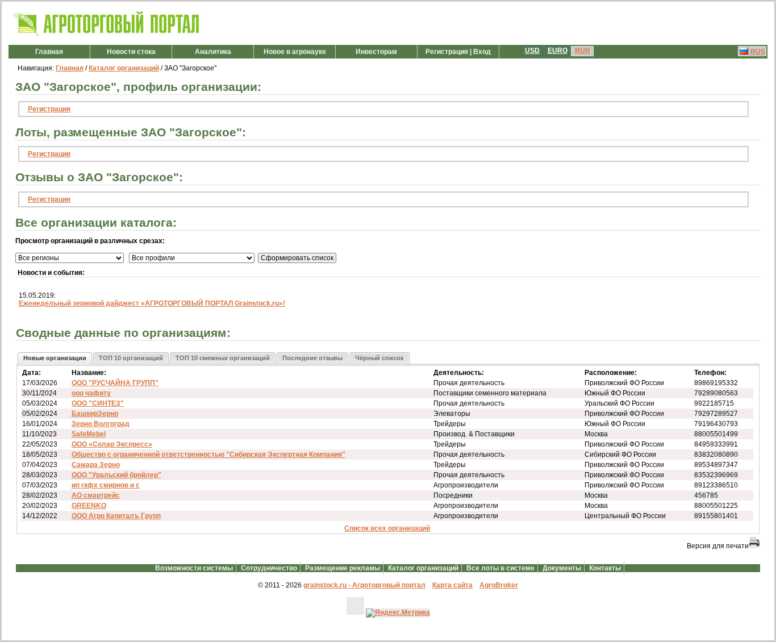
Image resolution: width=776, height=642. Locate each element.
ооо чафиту (91, 393)
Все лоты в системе (500, 568)
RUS (757, 52)
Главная (49, 52)
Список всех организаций (387, 528)
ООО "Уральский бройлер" (116, 475)
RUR (582, 51)
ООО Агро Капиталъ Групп (116, 516)
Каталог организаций (124, 68)
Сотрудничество (269, 568)
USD (532, 51)
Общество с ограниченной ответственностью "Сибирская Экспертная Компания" (208, 454)
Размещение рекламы (342, 568)
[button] (54, 358)
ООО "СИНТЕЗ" (98, 403)
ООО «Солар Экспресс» (112, 444)
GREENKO (89, 506)
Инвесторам (376, 52)
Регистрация (49, 109)
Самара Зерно (96, 465)
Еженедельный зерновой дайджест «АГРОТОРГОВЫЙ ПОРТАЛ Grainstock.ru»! (152, 303)
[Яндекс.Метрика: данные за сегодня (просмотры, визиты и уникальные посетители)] (398, 613)
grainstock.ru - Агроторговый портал (364, 585)
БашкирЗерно (95, 414)
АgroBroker (498, 585)
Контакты (605, 568)
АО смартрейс (96, 495)
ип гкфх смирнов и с (106, 485)
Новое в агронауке (295, 52)
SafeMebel (89, 434)
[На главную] (106, 36)
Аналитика (213, 52)
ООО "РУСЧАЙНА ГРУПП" (115, 383)
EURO (558, 51)
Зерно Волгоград (101, 424)
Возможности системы (194, 568)
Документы (562, 568)
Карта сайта (452, 585)
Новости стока (131, 52)
